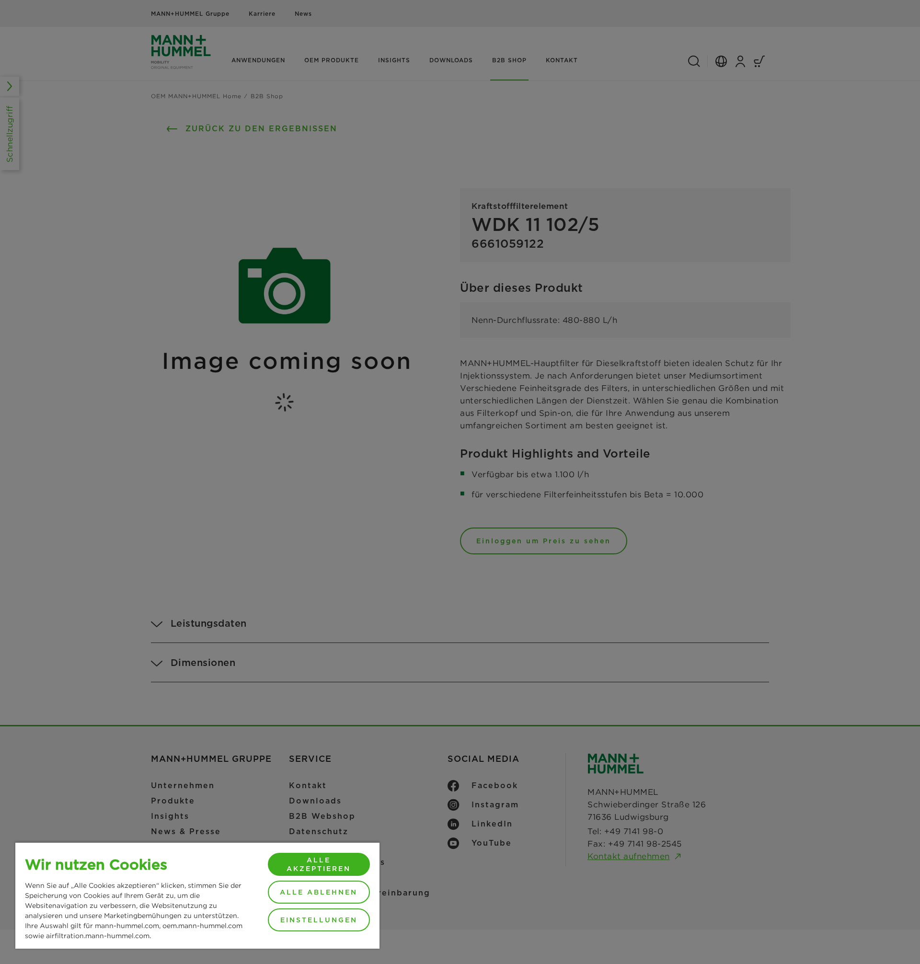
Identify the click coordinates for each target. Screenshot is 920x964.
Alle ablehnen (318, 892)
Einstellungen (318, 920)
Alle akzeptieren (319, 864)
